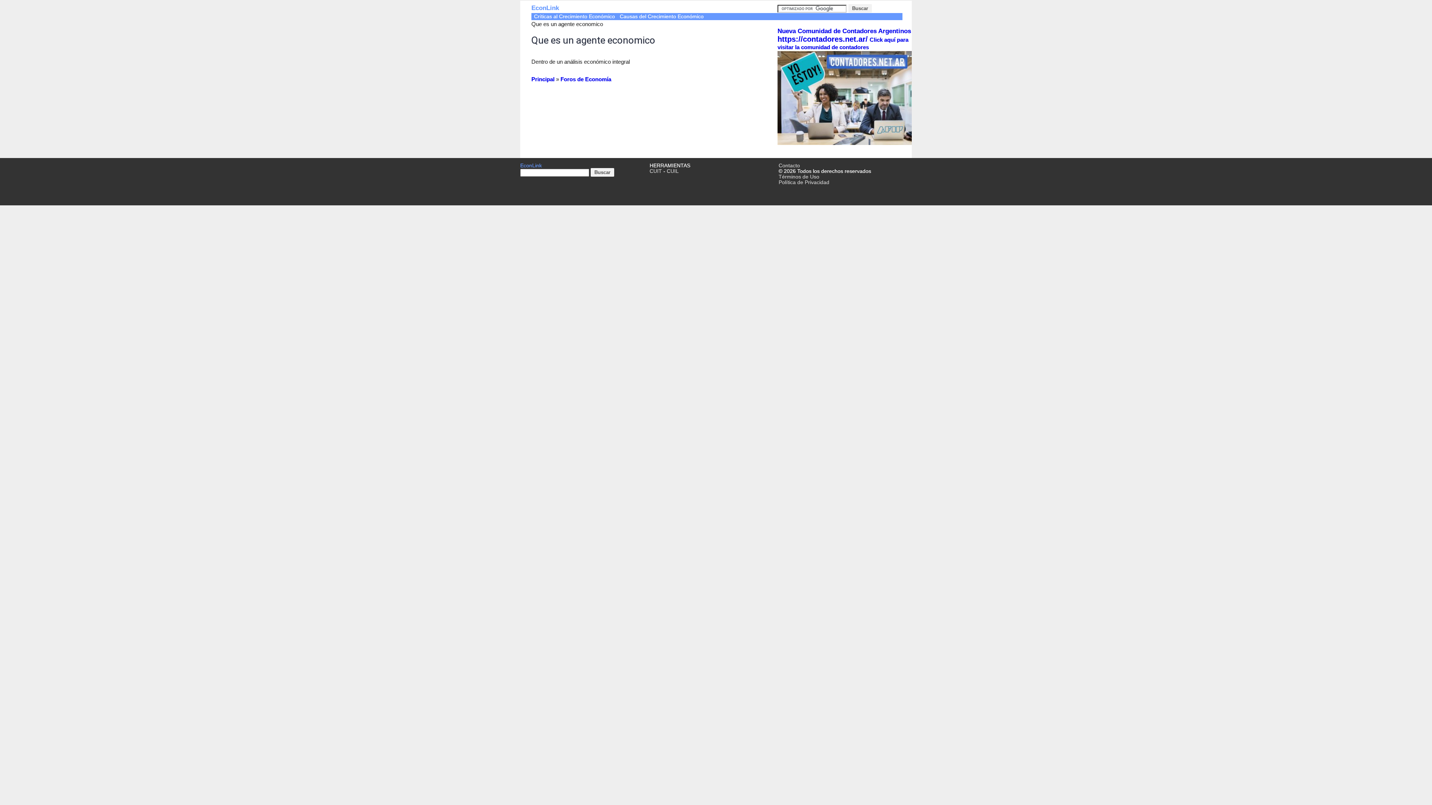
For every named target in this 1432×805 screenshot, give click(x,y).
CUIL (673, 171)
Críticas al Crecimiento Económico (574, 16)
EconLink (545, 8)
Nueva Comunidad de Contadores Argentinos (844, 31)
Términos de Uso (799, 177)
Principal (543, 79)
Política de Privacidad (804, 182)
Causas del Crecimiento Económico (662, 16)
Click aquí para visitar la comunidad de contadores (843, 43)
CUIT (656, 171)
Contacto (789, 165)
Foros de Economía (585, 79)
